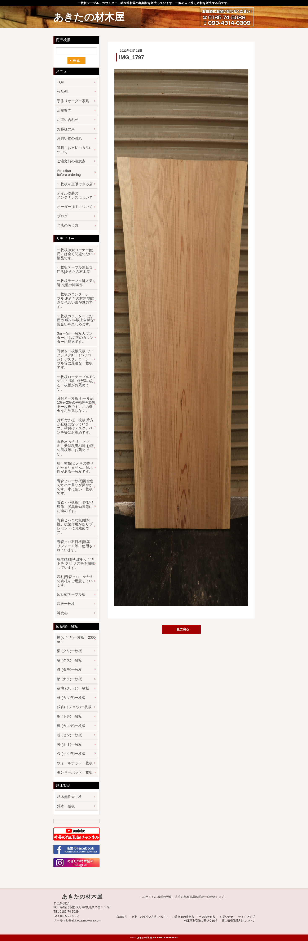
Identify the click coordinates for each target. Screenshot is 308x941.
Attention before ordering (69, 173)
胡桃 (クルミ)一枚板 (73, 688)
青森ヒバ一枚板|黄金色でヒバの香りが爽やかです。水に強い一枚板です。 (75, 487)
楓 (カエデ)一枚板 (71, 726)
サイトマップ (246, 916)
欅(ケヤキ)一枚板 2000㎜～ (76, 640)
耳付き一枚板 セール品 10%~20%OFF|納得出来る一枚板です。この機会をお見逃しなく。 (76, 405)
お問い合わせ (67, 120)
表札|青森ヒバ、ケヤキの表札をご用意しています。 (75, 581)
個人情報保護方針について (238, 920)
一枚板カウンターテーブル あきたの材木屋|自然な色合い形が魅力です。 (75, 300)
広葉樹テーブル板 (71, 594)
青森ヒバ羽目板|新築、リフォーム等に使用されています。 (75, 546)
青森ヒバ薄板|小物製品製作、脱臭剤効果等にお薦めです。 (75, 507)
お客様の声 (66, 129)
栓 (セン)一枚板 (69, 735)
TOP (60, 82)
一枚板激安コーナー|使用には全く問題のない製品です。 (75, 254)
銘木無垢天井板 (69, 797)
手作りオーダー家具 (73, 101)
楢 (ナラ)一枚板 (69, 679)
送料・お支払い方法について (75, 150)
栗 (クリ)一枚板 (69, 651)
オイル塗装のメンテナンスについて (75, 195)
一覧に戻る (181, 629)
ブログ (62, 216)
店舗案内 (64, 110)
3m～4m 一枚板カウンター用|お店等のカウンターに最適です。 (75, 338)
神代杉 (62, 613)
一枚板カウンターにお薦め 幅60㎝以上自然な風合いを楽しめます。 (75, 320)
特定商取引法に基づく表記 (200, 920)
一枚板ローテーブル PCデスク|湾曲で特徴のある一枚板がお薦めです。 (76, 383)
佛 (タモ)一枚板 (69, 670)
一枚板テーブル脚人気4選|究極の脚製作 (75, 283)
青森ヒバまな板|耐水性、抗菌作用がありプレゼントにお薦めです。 (75, 526)
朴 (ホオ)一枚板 (69, 745)
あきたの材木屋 (89, 16)
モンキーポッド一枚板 (75, 772)
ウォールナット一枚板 (75, 763)
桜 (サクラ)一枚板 (71, 754)
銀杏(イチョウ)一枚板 (74, 707)
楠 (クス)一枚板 (69, 660)
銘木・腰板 (66, 806)
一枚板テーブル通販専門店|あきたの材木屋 (75, 269)
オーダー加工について (75, 207)
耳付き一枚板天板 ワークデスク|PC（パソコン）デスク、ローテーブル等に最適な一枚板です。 (75, 359)
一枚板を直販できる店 (75, 184)
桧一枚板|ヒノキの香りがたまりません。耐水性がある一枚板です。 (75, 467)
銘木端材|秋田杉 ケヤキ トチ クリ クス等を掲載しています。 (76, 563)
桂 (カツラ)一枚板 (71, 698)
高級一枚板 (66, 604)
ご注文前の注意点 (71, 161)
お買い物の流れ (69, 138)
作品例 (62, 92)
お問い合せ (226, 916)
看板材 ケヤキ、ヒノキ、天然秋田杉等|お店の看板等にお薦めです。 (75, 448)
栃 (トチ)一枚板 (69, 716)
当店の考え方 (67, 225)
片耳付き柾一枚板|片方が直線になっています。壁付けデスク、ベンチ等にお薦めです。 (75, 426)
